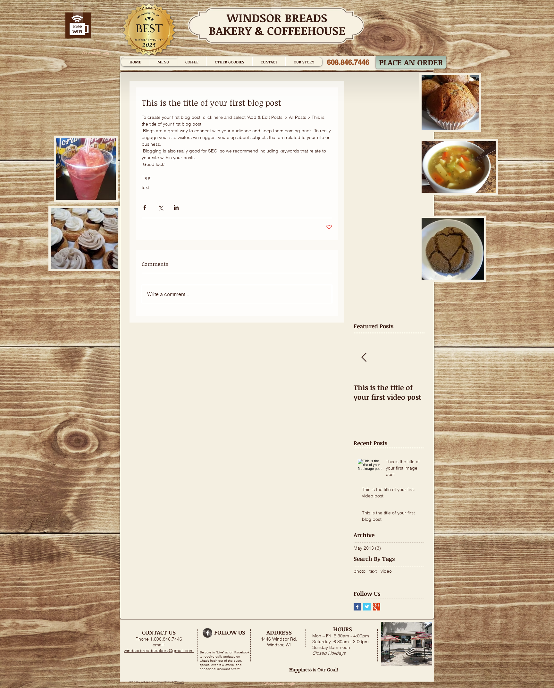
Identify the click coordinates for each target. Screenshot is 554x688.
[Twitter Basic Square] (367, 606)
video (386, 571)
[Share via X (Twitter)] (160, 207)
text (145, 187)
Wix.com (179, 682)
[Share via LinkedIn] (176, 207)
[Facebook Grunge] (207, 633)
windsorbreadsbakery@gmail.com (159, 650)
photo (359, 571)
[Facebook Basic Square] (357, 606)
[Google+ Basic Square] (376, 606)
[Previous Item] (364, 358)
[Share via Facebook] (145, 207)
